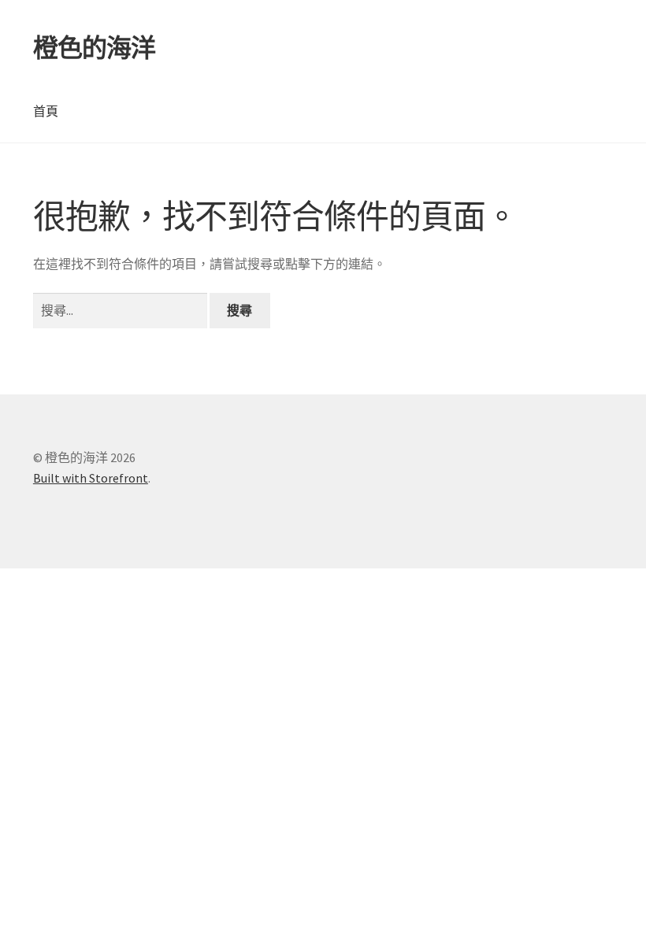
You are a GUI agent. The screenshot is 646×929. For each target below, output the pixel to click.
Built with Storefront (90, 478)
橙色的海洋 (94, 48)
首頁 (45, 111)
